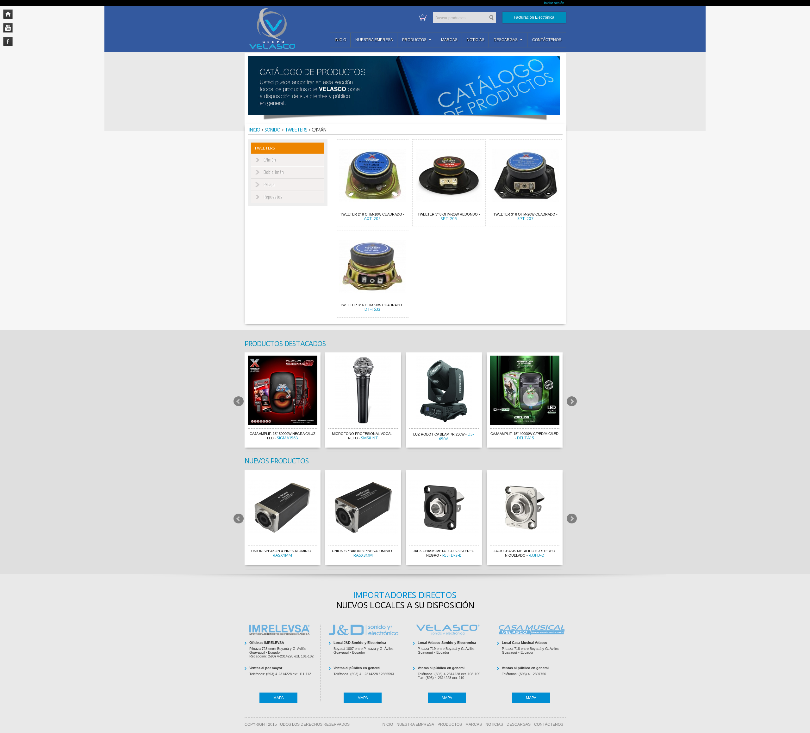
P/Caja (269, 184)
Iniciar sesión (554, 3)
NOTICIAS (494, 724)
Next (572, 401)
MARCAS (473, 724)
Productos (414, 40)
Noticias (475, 40)
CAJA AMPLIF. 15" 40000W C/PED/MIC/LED (524, 434)
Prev (239, 401)
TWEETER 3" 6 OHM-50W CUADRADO (371, 305)
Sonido (272, 130)
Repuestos (273, 196)
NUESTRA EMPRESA (415, 724)
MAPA (278, 698)
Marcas (449, 40)
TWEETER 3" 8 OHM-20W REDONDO (448, 214)
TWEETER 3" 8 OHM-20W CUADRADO (524, 214)
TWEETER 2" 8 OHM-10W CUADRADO (371, 214)
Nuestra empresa (374, 40)
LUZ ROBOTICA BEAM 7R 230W (438, 434)
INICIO (387, 724)
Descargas (506, 40)
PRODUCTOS (450, 724)
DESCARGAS (519, 724)
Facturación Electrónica (534, 17)
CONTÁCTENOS (548, 724)
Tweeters (296, 130)
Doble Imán (274, 172)
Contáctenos (546, 40)
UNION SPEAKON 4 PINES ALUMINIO (281, 551)
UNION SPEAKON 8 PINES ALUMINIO (362, 551)
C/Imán (270, 159)
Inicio (340, 40)
